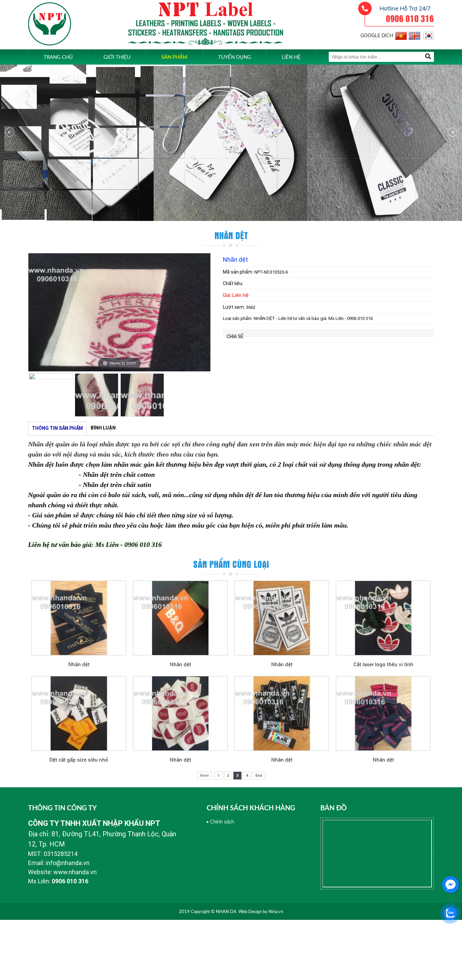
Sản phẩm (174, 57)
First (204, 775)
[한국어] (428, 34)
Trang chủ (58, 57)
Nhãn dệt (79, 664)
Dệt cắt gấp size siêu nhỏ (78, 759)
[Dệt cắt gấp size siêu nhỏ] (79, 713)
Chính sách (222, 822)
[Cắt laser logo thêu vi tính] (383, 618)
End (258, 775)
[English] (414, 34)
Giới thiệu (117, 57)
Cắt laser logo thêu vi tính (383, 664)
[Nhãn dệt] (79, 618)
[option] (119, 312)
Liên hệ (291, 57)
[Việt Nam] (401, 34)
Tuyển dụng (234, 57)
